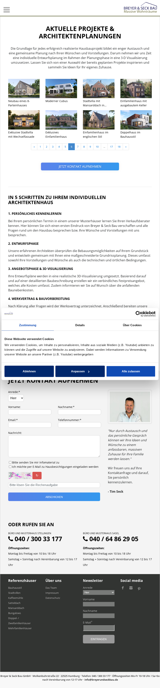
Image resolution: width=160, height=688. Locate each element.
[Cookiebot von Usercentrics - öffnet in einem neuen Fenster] (138, 314)
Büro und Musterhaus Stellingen (29, 533)
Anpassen (78, 371)
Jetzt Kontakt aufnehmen (80, 166)
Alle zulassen (131, 371)
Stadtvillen (14, 593)
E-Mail (87, 622)
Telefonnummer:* (69, 420)
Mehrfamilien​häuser (20, 628)
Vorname (89, 599)
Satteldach (14, 603)
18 (119, 146)
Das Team (51, 587)
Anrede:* (14, 392)
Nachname (90, 611)
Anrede (87, 587)
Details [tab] (80, 325)
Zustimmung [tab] (27, 325)
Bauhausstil (15, 587)
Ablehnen (29, 371)
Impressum (52, 593)
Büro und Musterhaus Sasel (101, 533)
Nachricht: (15, 433)
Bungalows (14, 613)
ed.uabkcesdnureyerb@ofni (101, 679)
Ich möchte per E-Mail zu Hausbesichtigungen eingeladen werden (55, 467)
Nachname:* (66, 407)
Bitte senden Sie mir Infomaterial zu (35, 462)
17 (111, 146)
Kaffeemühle (15, 598)
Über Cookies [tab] (132, 325)
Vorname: (14, 407)
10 (97, 146)
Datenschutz (52, 598)
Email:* (13, 420)
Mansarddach (16, 608)
